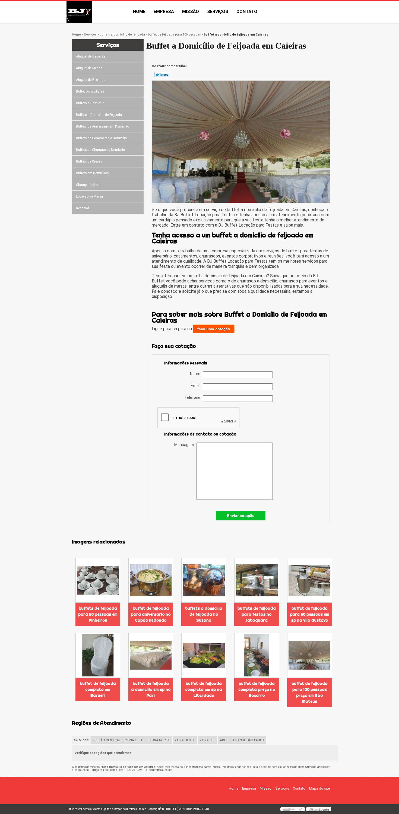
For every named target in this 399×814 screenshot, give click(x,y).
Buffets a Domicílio (90, 103)
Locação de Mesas (90, 196)
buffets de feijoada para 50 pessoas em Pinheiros (98, 614)
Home (139, 11)
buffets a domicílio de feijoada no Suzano (203, 614)
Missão (190, 11)
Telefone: (194, 397)
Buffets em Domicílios (92, 173)
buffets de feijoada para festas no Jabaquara (256, 614)
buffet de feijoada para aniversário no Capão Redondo (150, 614)
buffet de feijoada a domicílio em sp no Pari (150, 689)
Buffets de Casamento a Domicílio (101, 138)
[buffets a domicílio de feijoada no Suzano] (203, 580)
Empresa (164, 11)
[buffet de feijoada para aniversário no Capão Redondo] (150, 580)
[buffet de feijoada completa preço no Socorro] (256, 655)
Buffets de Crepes (89, 161)
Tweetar (161, 74)
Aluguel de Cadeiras (91, 56)
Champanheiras (88, 185)
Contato (246, 11)
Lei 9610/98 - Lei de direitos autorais (149, 769)
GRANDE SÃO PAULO (248, 740)
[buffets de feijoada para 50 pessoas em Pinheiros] (97, 580)
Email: (197, 385)
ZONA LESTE (135, 740)
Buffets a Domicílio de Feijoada (99, 115)
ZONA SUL (207, 740)
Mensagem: (185, 445)
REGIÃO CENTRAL (107, 740)
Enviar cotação (241, 515)
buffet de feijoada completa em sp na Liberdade (203, 689)
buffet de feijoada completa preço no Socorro (256, 689)
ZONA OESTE (185, 740)
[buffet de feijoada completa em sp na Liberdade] (203, 655)
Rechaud (82, 208)
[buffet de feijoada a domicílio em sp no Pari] (150, 655)
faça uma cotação (213, 329)
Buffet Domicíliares (90, 91)
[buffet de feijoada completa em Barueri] (97, 655)
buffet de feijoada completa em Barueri (98, 689)
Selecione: (81, 740)
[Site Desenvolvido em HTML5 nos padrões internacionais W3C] (292, 809)
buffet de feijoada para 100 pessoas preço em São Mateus (310, 692)
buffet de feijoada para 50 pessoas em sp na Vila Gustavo (309, 614)
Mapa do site (319, 788)
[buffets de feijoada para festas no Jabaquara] (256, 580)
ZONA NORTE (159, 740)
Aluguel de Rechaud (90, 80)
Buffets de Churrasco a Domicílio (100, 150)
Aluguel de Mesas (89, 68)
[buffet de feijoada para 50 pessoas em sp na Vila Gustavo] (309, 580)
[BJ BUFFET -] (97, 12)
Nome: (196, 373)
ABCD (224, 740)
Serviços (217, 11)
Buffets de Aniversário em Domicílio (102, 126)
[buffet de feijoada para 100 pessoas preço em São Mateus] (309, 655)
